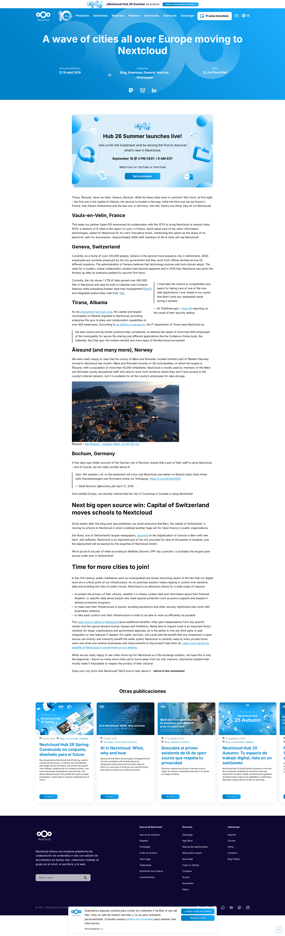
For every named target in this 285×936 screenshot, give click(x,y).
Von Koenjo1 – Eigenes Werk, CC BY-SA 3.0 (112, 444)
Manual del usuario (192, 853)
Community (151, 15)
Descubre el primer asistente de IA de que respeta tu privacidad (183, 755)
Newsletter (188, 883)
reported (142, 535)
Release (84, 738)
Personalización (92, 929)
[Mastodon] (131, 90)
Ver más (47, 797)
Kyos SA (187, 308)
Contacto (232, 853)
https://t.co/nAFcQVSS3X (165, 478)
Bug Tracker (234, 859)
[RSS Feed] (247, 907)
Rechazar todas (198, 918)
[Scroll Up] (279, 930)
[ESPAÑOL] (246, 15)
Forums (231, 840)
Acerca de (170, 15)
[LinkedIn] (154, 90)
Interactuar (234, 827)
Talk (121, 293)
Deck (147, 288)
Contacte (236, 15)
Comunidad (73, 738)
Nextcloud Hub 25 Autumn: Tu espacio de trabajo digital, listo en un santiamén (247, 755)
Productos (82, 15)
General (149, 72)
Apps (111, 742)
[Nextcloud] (55, 16)
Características (147, 877)
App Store (187, 840)
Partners (134, 15)
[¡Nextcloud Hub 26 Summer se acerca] (95, 4)
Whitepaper (145, 77)
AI (105, 742)
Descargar (187, 15)
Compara (187, 871)
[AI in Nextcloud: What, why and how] (125, 718)
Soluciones (100, 15)
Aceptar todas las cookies (198, 911)
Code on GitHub (190, 865)
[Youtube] (231, 907)
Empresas (135, 72)
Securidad (187, 859)
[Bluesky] (142, 90)
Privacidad (145, 846)
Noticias (163, 72)
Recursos (118, 15)
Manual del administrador (195, 846)
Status (185, 889)
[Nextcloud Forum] (223, 907)
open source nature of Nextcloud (97, 622)
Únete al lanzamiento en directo (180, 4)
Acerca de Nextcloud (151, 827)
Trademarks (145, 865)
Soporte (232, 834)
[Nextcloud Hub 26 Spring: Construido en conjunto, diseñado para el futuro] (64, 718)
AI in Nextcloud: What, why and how (122, 750)
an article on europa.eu (130, 324)
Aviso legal (145, 859)
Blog (123, 72)
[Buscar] (85, 877)
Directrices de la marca (151, 871)
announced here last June (96, 311)
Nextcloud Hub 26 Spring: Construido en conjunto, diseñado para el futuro (64, 749)
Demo (231, 846)
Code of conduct (148, 853)
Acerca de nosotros (150, 834)
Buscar (186, 877)
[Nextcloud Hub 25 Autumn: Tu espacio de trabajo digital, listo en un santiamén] (247, 718)
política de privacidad (139, 919)
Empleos (144, 840)
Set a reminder (142, 176)
